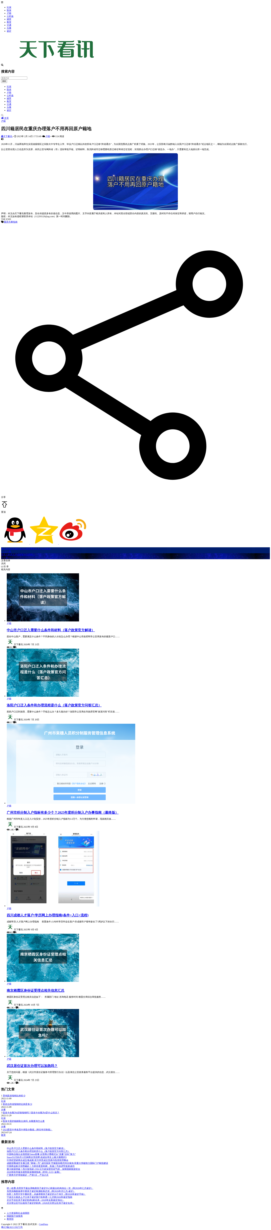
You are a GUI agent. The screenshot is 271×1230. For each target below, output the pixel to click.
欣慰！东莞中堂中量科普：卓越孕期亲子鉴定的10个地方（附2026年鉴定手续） (46, 1194)
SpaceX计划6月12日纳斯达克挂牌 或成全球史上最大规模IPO (37, 1157)
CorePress (43, 1224)
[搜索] (135, 115)
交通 (9, 25)
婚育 (9, 19)
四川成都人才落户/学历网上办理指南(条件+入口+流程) (47, 915)
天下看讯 (8, 136)
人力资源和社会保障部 (18, 1213)
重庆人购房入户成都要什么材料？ (18, 554)
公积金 (10, 16)
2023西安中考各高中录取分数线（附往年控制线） (28, 1129)
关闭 (3, 563)
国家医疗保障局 (15, 1216)
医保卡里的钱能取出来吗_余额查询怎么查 (24, 1121)
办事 (9, 28)
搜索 (4, 81)
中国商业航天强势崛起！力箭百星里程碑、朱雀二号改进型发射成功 (41, 1166)
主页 (6, 118)
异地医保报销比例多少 (14, 1095)
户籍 (9, 13)
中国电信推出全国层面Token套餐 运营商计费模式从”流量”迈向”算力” (41, 1154)
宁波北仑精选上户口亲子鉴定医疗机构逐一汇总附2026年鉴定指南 (39, 1197)
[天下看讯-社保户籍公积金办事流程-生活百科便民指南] (57, 62)
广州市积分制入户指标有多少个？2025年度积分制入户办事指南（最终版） (63, 812)
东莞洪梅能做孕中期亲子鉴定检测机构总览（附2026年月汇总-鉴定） (41, 1191)
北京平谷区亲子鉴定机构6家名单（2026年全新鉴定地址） (35, 1200)
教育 (9, 22)
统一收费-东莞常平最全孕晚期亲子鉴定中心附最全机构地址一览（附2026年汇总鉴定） (50, 1188)
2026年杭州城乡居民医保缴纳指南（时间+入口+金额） (34, 1172)
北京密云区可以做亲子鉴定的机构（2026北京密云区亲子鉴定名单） (41, 1203)
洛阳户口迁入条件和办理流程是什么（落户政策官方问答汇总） (54, 705)
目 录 (6, 566)
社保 (9, 7)
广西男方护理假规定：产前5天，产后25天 (28, 1175)
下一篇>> (5, 557)
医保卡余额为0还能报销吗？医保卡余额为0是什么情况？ (31, 1112)
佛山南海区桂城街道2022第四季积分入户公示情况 (26, 548)
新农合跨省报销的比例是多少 (17, 1104)
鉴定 (9, 31)
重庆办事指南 (11, 222)
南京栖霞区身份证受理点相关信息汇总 (35, 990)
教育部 (10, 1219)
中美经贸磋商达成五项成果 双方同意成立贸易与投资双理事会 (37, 1160)
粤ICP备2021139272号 (12, 1227)
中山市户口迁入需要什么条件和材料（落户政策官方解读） (51, 630)
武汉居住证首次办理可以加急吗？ (32, 1066)
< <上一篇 (6, 551)
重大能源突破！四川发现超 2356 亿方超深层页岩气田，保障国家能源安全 (43, 1169)
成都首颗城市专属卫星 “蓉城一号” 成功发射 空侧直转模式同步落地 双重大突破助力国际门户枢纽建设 (57, 1163)
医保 (9, 10)
